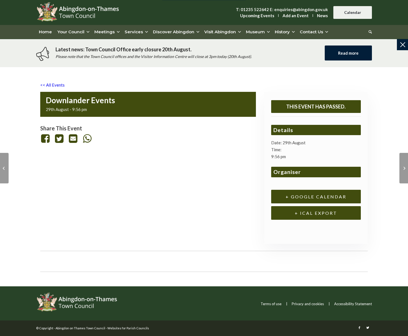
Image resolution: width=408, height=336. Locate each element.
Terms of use (271, 304)
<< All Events (52, 84)
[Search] (369, 32)
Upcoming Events (257, 15)
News (322, 15)
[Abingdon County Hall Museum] (4, 168)
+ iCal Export (316, 213)
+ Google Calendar (316, 196)
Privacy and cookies (308, 304)
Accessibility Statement (353, 304)
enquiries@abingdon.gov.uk (301, 9)
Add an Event (296, 15)
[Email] (73, 138)
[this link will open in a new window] (46, 138)
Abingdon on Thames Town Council (80, 328)
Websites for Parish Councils (128, 328)
